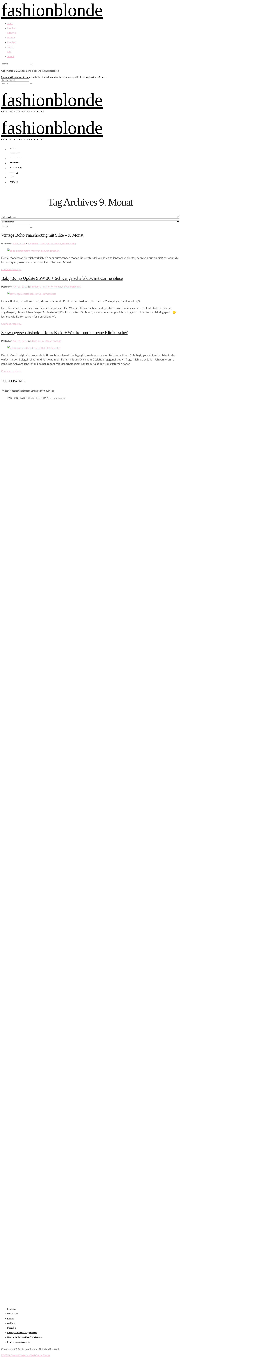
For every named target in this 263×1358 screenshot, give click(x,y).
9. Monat (56, 243)
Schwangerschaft (71, 287)
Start (10, 23)
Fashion (11, 28)
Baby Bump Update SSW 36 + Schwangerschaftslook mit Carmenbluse (62, 278)
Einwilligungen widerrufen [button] (18, 1342)
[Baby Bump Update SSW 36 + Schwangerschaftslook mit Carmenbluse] (31, 294)
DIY (9, 52)
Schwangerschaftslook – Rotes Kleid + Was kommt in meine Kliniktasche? (64, 332)
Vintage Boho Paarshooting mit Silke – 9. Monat (42, 235)
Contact (10, 1319)
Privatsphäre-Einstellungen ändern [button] (22, 1333)
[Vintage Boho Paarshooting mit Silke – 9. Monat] (33, 251)
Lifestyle (11, 33)
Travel (10, 47)
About (10, 56)
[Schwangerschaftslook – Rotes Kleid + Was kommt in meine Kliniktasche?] (33, 348)
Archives (11, 1323)
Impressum (12, 1309)
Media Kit (11, 1328)
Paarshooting (69, 243)
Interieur (11, 42)
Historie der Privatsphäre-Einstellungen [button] (24, 1337)
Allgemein (33, 243)
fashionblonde (52, 100)
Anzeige (57, 341)
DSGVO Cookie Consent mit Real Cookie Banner (25, 1355)
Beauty (11, 37)
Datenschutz (12, 1314)
